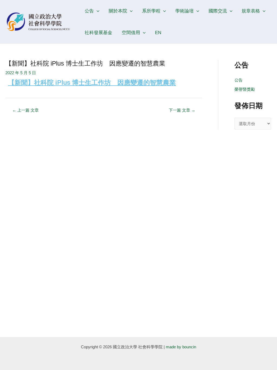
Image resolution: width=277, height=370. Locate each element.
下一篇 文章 (182, 110)
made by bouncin (181, 347)
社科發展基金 (98, 32)
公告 (239, 80)
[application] (96, 11)
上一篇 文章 (25, 110)
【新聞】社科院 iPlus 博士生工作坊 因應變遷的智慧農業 (92, 82)
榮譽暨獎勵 (245, 89)
